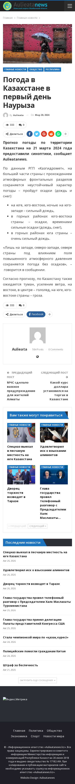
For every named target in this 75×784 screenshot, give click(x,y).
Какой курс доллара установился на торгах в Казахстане (55, 390)
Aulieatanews (47, 777)
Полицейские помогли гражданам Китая (34, 651)
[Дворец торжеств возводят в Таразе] (21, 475)
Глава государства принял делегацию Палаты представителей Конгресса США (34, 621)
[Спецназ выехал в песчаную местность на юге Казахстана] (21, 432)
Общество (35, 69)
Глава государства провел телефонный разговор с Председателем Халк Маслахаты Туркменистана (37, 602)
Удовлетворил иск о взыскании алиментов (36, 570)
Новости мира (53, 736)
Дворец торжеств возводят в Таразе (31, 584)
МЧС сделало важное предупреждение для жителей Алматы (21, 390)
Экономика (19, 736)
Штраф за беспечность (20, 665)
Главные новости (15, 69)
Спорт (35, 736)
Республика (53, 69)
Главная (19, 730)
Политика (36, 730)
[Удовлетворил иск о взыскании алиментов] (54, 432)
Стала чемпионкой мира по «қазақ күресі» (35, 637)
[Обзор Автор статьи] (37, 335)
